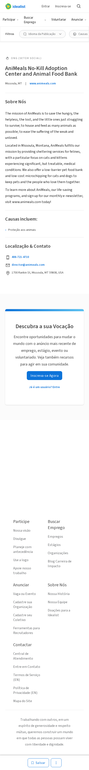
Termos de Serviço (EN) (26, 677)
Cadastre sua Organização (22, 604)
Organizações (58, 553)
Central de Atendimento (23, 656)
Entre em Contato (26, 666)
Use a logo (21, 560)
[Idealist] (15, 6)
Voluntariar (58, 19)
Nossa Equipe (57, 602)
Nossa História (59, 593)
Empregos (55, 536)
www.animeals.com (43, 83)
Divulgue (19, 538)
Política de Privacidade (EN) (25, 690)
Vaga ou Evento (24, 593)
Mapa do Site (22, 701)
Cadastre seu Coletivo (22, 617)
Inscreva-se (63, 6)
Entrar (45, 6)
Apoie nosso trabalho (22, 570)
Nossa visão (21, 530)
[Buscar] (78, 6)
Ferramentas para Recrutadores (26, 630)
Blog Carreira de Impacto (60, 563)
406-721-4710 (20, 257)
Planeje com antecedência (23, 549)
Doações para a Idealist (59, 613)
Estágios (54, 544)
